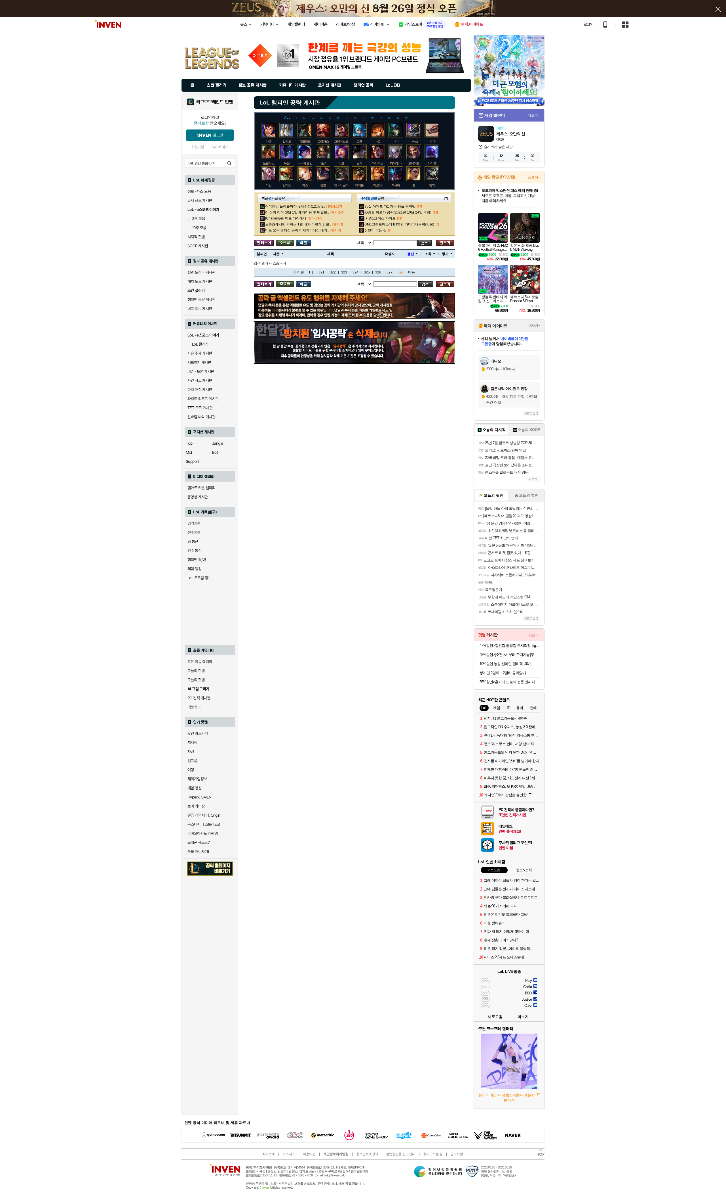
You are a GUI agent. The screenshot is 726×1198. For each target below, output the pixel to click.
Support (192, 461)
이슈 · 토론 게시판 (200, 371)
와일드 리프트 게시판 (202, 398)
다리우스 (377, 163)
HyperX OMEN (199, 797)
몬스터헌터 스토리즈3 (203, 824)
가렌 (268, 141)
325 (367, 272)
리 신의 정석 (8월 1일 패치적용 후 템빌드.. (297, 212)
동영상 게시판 (197, 497)
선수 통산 (194, 550)
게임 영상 (194, 788)
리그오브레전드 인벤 (214, 101)
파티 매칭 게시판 (199, 389)
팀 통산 (192, 541)
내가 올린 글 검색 (303, 243)
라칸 (268, 185)
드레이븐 (413, 163)
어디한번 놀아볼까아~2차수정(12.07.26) (296, 206)
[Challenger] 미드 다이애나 (285, 218)
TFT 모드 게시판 (199, 407)
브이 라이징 (195, 806)
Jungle (217, 443)
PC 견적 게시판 (198, 698)
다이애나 (395, 163)
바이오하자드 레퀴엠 (202, 833)
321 (321, 272)
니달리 (323, 163)
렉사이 (395, 185)
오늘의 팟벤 (195, 680)
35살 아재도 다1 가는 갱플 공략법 (389, 206)
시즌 (276, 254)
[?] (446, 198)
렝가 (432, 185)
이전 (300, 272)
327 (389, 272)
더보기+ (534, 115)
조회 (428, 254)
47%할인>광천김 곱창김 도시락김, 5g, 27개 (510, 645)
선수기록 (194, 532)
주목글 (285, 243)
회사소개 (268, 1154)
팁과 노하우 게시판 (201, 272)
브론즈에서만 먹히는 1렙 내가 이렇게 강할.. (298, 224)
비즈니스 (288, 1154)
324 (355, 272)
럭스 (305, 185)
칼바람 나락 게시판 (201, 417)
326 (378, 272)
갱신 (410, 254)
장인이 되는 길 (375, 230)
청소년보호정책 (367, 1154)
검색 (229, 163)
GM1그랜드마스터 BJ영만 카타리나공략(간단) (399, 224)
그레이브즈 (341, 141)
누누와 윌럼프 (306, 163)
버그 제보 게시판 (199, 308)
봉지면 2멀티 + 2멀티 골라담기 (503, 673)
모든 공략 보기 (264, 243)
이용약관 (309, 1154)
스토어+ (534, 177)
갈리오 (286, 141)
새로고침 (529, 413)
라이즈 (432, 163)
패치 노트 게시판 (199, 281)
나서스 (414, 141)
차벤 (190, 751)
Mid (189, 452)
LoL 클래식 (200, 344)
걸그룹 (192, 760)
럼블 (323, 185)
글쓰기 (445, 243)
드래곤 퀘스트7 (198, 842)
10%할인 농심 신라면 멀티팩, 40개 (505, 664)
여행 (190, 770)
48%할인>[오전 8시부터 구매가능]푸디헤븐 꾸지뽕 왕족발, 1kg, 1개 (510, 655)
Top (189, 443)
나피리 (432, 141)
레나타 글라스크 (344, 185)
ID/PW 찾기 (219, 147)
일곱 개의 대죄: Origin (203, 815)
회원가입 (197, 147)
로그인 (588, 24)
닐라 (359, 163)
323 (344, 272)
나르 (377, 141)
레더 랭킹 (194, 568)
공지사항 (456, 1154)
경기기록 (194, 523)
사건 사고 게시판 (199, 380)
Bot (215, 452)
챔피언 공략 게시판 (201, 299)
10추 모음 (199, 227)
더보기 (523, 1017)
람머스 (286, 185)
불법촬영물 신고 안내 (400, 1154)
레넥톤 (359, 185)
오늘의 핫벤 (195, 670)
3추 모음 (198, 218)
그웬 (359, 141)
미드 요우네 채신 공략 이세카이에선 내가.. (297, 230)
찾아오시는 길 (432, 1154)
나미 (395, 141)
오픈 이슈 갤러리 (199, 661)
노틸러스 (268, 163)
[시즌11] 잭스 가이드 (380, 218)
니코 (341, 163)
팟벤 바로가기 (197, 733)
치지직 (192, 742)
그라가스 (323, 141)
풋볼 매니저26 (198, 851)
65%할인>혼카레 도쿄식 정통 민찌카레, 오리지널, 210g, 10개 (510, 682)
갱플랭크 (305, 141)
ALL (287, 118)
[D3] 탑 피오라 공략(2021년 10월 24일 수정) (397, 212)
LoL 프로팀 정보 (199, 578)
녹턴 (287, 163)
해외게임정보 (197, 779)
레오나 (377, 185)
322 (333, 272)
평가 (445, 254)
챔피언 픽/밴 (196, 559)
